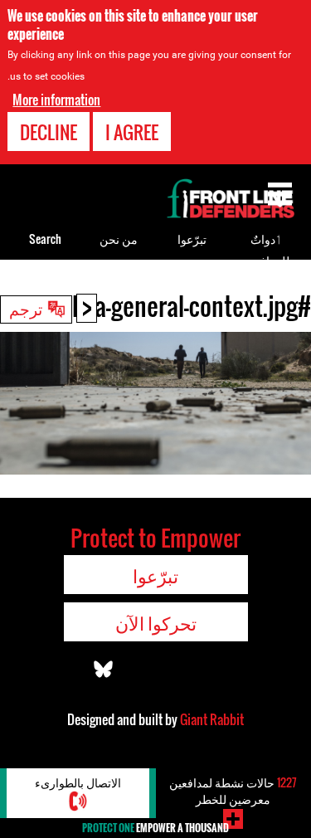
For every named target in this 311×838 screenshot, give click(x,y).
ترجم (25, 307)
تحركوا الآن (156, 622)
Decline (48, 132)
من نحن (119, 238)
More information (56, 100)
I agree (131, 132)
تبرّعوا (192, 238)
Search (45, 238)
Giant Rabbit (212, 719)
